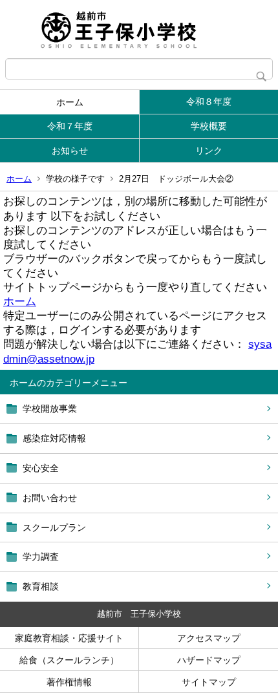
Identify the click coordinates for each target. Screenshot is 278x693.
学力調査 (41, 556)
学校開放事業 (50, 408)
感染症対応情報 (54, 438)
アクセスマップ (209, 638)
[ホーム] (139, 29)
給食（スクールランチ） (69, 660)
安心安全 (41, 468)
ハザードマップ (209, 660)
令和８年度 (208, 101)
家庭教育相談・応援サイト (69, 638)
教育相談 (41, 586)
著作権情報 (69, 682)
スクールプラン (54, 527)
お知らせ (70, 150)
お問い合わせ (50, 498)
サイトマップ (209, 682)
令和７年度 (69, 126)
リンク (208, 150)
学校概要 (209, 126)
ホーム (69, 102)
